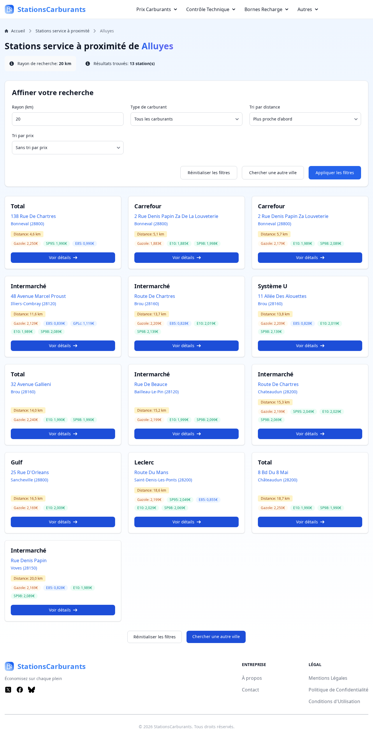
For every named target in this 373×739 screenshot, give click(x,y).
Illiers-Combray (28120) (33, 303)
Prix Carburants (153, 9)
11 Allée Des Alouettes (282, 296)
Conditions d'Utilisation (334, 701)
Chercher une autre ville (273, 172)
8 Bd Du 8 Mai (273, 472)
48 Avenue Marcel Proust (38, 296)
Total (18, 206)
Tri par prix (23, 135)
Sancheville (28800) (29, 480)
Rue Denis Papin (29, 560)
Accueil (18, 31)
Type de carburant (149, 107)
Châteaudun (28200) (277, 480)
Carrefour (147, 206)
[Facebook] (19, 689)
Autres (305, 9)
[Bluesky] (31, 689)
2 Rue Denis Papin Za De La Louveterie (176, 216)
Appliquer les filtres (335, 172)
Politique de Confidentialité (338, 689)
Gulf (16, 462)
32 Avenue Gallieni (31, 384)
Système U (272, 286)
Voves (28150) (24, 568)
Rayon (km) (22, 107)
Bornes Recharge (263, 9)
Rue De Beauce (150, 384)
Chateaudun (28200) (277, 391)
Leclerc (144, 462)
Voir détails (60, 257)
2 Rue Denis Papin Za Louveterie (293, 216)
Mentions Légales (328, 678)
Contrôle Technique (207, 9)
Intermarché (28, 286)
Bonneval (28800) (27, 223)
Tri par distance (264, 107)
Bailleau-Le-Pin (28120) (156, 391)
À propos (252, 678)
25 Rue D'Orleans (30, 472)
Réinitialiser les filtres (209, 172)
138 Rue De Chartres (33, 216)
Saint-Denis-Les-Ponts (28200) (163, 480)
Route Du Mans (151, 472)
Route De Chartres (154, 296)
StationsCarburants (173, 726)
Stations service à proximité (62, 31)
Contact (250, 689)
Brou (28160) (146, 303)
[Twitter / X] (8, 689)
